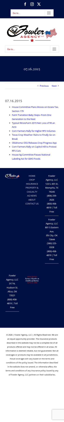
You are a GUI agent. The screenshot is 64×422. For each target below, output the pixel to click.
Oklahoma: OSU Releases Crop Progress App (34, 142)
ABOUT (31, 199)
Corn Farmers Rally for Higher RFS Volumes (33, 130)
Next (54, 85)
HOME (32, 175)
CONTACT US (32, 203)
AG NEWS (32, 195)
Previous (44, 85)
